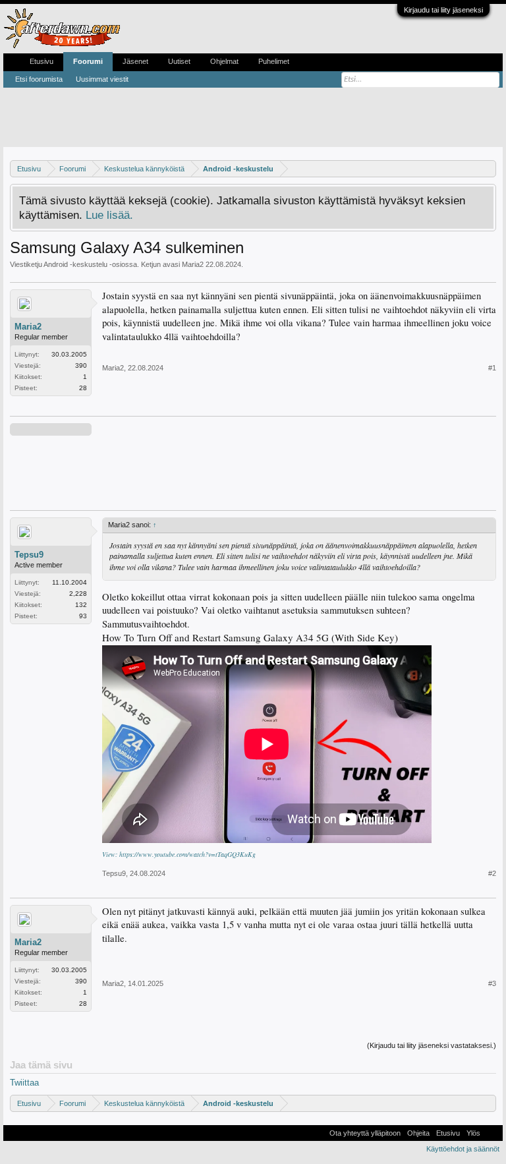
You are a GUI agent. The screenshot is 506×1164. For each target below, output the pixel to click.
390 (81, 365)
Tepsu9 (28, 555)
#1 (492, 368)
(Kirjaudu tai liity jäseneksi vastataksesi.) (431, 1045)
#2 (492, 873)
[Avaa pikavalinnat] (488, 168)
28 (83, 388)
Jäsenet (135, 61)
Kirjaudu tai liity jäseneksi (443, 10)
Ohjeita (418, 1133)
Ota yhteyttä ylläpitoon (365, 1133)
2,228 (78, 593)
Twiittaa (24, 1083)
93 (83, 616)
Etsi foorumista (39, 79)
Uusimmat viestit (102, 79)
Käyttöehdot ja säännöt (462, 1149)
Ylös (473, 1133)
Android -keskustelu (75, 264)
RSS (491, 1133)
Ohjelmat (224, 61)
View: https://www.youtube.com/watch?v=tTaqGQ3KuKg (179, 854)
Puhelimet (273, 61)
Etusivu (41, 61)
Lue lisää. (109, 214)
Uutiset (179, 61)
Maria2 (193, 264)
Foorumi (88, 61)
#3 (492, 983)
